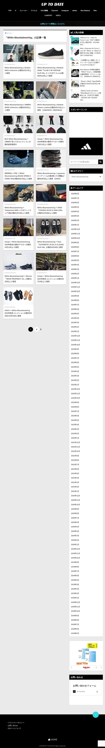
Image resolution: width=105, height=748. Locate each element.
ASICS (58, 15)
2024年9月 (75, 296)
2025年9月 (75, 243)
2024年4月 (75, 318)
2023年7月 (75, 358)
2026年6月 (75, 203)
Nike (95, 10)
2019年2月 (75, 593)
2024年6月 (75, 309)
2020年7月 (75, 518)
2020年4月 (75, 531)
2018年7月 (75, 624)
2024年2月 (75, 327)
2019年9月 (75, 562)
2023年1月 (75, 385)
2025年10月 (75, 238)
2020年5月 (75, 527)
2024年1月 (75, 331)
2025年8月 (75, 247)
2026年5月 (75, 207)
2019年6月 (75, 576)
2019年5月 (75, 580)
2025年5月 (75, 260)
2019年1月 (75, 598)
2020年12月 (75, 496)
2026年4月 (75, 211)
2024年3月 (75, 323)
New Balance (85, 10)
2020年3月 (75, 536)
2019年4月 (75, 584)
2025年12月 (75, 229)
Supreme (54, 10)
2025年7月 (75, 251)
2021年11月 (75, 447)
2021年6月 (75, 469)
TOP (9, 10)
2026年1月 (75, 225)
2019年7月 (75, 571)
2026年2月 (75, 220)
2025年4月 (75, 265)
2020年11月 (75, 500)
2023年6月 (75, 362)
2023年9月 (75, 349)
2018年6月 (75, 629)
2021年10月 (75, 451)
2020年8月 (75, 513)
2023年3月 (75, 376)
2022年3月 (75, 429)
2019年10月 (75, 558)
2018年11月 (75, 607)
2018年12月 (75, 602)
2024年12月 (75, 283)
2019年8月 (75, 567)
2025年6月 (75, 256)
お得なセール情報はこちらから (52, 24)
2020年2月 (75, 540)
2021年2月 (75, 487)
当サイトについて (14, 728)
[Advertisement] (86, 125)
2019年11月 (75, 553)
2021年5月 (75, 473)
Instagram (65, 10)
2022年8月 (75, 407)
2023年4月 (75, 371)
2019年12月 (75, 549)
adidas (74, 10)
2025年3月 (75, 269)
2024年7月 (75, 305)
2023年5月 (75, 367)
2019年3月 (75, 589)
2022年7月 (75, 411)
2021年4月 (75, 478)
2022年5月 (75, 420)
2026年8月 (75, 194)
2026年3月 (75, 216)
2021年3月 (75, 482)
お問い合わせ (13, 725)
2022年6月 (75, 416)
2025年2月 (75, 274)
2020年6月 (75, 522)
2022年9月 (75, 402)
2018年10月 (75, 611)
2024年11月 (75, 287)
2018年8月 (75, 620)
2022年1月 (75, 438)
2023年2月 (75, 380)
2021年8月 (75, 460)
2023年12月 (75, 336)
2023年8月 (75, 354)
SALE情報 (44, 10)
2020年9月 (75, 509)
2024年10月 (75, 291)
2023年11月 (75, 340)
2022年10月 (75, 398)
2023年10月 (75, 345)
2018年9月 (75, 616)
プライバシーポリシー (16, 723)
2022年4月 (75, 425)
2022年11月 (75, 394)
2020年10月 (75, 505)
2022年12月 (75, 389)
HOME (53, 739)
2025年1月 (75, 278)
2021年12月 (75, 442)
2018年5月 (75, 633)
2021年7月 (75, 465)
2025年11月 (75, 234)
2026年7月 (75, 198)
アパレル (34, 10)
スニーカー (23, 10)
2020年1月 (75, 545)
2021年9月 (75, 456)
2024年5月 (75, 314)
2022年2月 (75, 434)
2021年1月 (75, 491)
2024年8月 (75, 300)
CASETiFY (48, 15)
